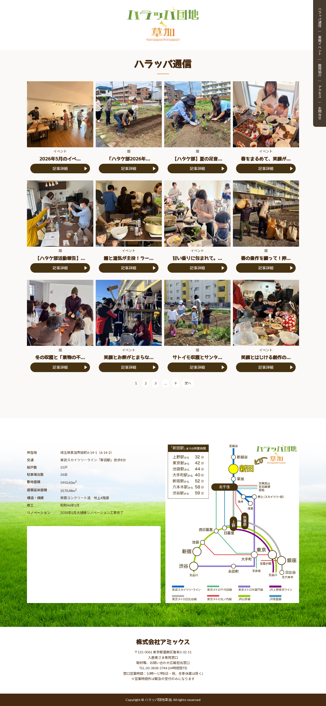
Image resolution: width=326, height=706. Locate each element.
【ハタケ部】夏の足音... (197, 159)
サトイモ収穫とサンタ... (197, 357)
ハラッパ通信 (320, 17)
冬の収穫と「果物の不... (60, 357)
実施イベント (320, 45)
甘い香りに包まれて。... (197, 258)
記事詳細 (60, 168)
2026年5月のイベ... (60, 159)
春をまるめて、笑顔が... (266, 159)
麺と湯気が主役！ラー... (128, 258)
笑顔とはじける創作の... (266, 357)
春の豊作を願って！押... (266, 258)
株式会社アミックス (163, 642)
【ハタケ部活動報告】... (60, 258)
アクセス (320, 91)
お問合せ (320, 113)
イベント (60, 151)
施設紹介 (320, 70)
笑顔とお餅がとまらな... (128, 357)
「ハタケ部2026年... (128, 159)
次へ (187, 383)
